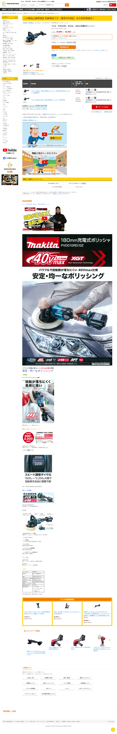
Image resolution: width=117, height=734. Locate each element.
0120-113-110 (41, 106)
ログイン (106, 4)
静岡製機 (5, 100)
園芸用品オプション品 (8, 37)
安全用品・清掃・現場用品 (8, 50)
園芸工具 (47, 9)
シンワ (4, 107)
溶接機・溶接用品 (7, 69)
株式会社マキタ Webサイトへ (30, 72)
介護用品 (5, 72)
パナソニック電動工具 (8, 88)
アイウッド (5, 132)
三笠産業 (5, 113)
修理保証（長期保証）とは (29, 22)
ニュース (114, 9)
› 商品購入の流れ (48, 677)
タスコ (4, 121)
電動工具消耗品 (6, 22)
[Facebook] (87, 9)
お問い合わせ (102, 9)
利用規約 (64, 721)
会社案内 (22, 721)
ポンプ (4, 67)
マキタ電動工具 (6, 81)
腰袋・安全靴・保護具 (8, 48)
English (112, 721)
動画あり (54, 55)
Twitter (73, 721)
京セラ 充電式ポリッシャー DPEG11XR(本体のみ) (55, 648)
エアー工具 (10, 9)
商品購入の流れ (108, 111)
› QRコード (48, 688)
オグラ (4, 97)
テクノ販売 (5, 141)
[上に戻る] (113, 731)
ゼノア (4, 135)
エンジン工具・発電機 (29, 9)
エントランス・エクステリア (9, 59)
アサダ (4, 99)
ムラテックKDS (6, 95)
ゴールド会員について (96, 111)
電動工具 (4, 9)
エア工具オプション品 (8, 27)
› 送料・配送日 (66, 677)
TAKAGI (4, 142)
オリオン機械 (6, 102)
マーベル (5, 137)
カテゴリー (59, 9)
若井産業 (5, 134)
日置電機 (5, 128)
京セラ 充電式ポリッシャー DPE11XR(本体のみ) (80, 648)
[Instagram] (90, 9)
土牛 (4, 118)
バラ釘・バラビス (7, 30)
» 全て (16, 17)
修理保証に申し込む (91, 94)
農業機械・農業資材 (7, 71)
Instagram (78, 721)
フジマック (5, 106)
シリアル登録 (16, 721)
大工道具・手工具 (40, 9)
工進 (4, 104)
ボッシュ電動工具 (7, 86)
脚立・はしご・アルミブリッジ (9, 54)
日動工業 (5, 120)
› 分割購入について (30, 683)
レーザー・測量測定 (18, 9)
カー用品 (5, 65)
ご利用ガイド (95, 9)
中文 (109, 721)
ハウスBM (5, 114)
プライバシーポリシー (41, 721)
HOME (4, 721)
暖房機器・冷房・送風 (8, 43)
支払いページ (98, 50)
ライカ (4, 139)
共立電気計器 (6, 125)
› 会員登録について (85, 683)
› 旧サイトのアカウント (85, 688)
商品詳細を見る (64, 47)
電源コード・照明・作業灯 (8, 55)
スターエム (5, 116)
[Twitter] (84, 9)
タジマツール (6, 93)
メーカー (53, 9)
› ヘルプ (67, 688)
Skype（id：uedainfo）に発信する (38, 108)
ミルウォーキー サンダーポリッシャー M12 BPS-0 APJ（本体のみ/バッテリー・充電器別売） (103, 649)
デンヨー (5, 111)
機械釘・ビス (6, 29)
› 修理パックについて (84, 677)
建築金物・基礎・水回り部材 (9, 57)
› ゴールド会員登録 (30, 688)
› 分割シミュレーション (48, 683)
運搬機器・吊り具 (7, 52)
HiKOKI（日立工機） (7, 83)
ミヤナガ (5, 127)
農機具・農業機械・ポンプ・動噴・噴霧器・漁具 (9, 41)
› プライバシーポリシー (30, 693)
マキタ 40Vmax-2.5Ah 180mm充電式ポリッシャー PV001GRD (48, 99)
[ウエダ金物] (10, 4)
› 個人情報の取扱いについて (48, 693)
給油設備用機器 (6, 45)
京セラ (4, 85)
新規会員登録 (9, 721)
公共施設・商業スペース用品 (9, 64)
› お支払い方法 (30, 677)
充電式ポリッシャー (56, 63)
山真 (4, 109)
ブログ (108, 9)
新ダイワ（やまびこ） (8, 92)
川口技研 (5, 123)
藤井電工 (5, 130)
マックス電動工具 (7, 90)
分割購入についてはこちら (58, 193)
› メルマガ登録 (66, 683)
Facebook (69, 721)
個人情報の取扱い (50, 721)
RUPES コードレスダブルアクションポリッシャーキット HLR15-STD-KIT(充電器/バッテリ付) (36, 653)
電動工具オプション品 (8, 23)
